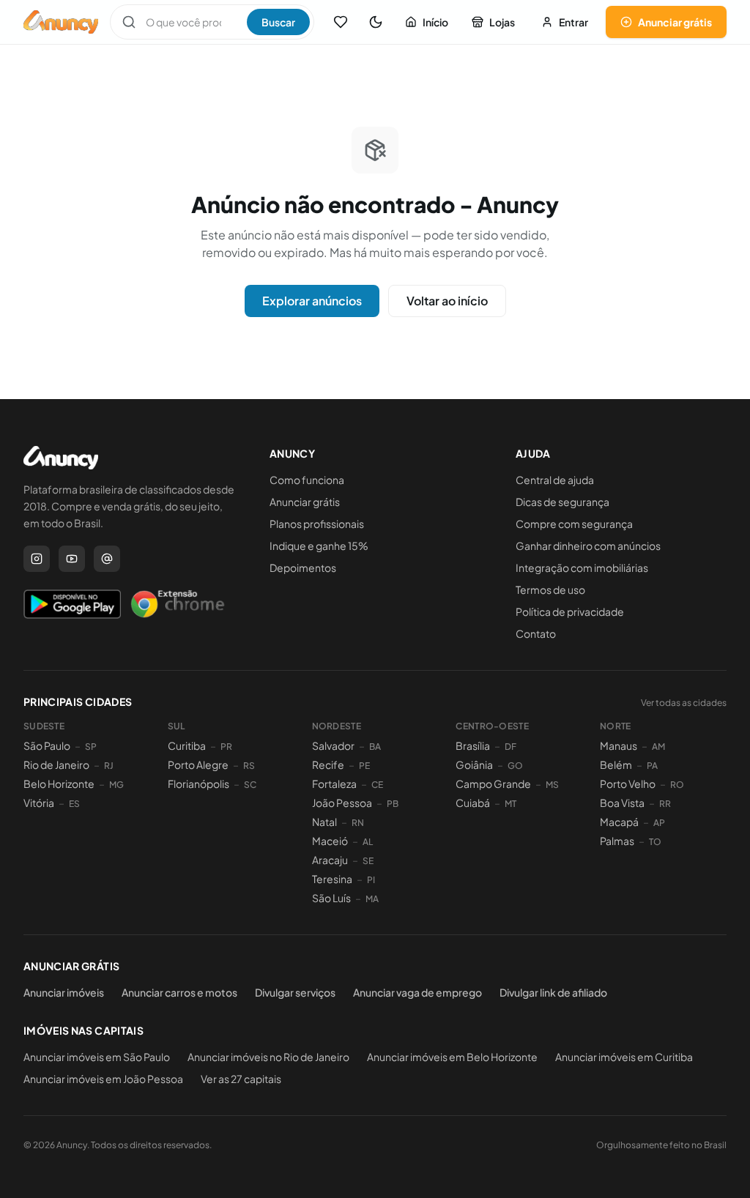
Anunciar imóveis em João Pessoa (103, 1078)
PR (226, 746)
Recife (328, 764)
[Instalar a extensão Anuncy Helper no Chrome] (177, 604)
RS (249, 765)
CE (377, 784)
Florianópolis (198, 783)
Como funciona (307, 479)
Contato (536, 633)
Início (435, 22)
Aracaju (330, 859)
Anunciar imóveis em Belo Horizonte (452, 1056)
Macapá (619, 821)
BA (375, 746)
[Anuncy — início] (60, 22)
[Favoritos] (340, 22)
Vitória (38, 802)
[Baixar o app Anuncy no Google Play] (72, 604)
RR (665, 803)
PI (371, 879)
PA (652, 765)
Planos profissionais (317, 523)
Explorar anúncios (312, 300)
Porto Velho (628, 783)
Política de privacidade (570, 611)
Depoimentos (303, 567)
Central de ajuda (555, 479)
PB (392, 803)
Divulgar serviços (295, 992)
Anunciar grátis (675, 22)
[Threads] (107, 559)
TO (655, 841)
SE (368, 860)
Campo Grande (493, 783)
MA (372, 898)
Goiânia (474, 764)
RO (677, 784)
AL (368, 841)
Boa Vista (622, 802)
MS (552, 784)
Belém (616, 764)
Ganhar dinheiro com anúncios (588, 545)
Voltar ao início (447, 300)
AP (659, 822)
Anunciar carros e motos (179, 992)
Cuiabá (473, 802)
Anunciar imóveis (63, 992)
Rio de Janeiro (56, 764)
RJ (109, 765)
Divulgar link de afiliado (553, 992)
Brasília (473, 745)
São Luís (331, 897)
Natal (324, 821)
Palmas (617, 840)
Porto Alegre (198, 764)
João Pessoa (342, 802)
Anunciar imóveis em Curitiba (624, 1056)
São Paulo (46, 745)
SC (250, 784)
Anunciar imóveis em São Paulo (96, 1056)
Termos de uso (550, 589)
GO (515, 765)
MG (116, 784)
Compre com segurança (574, 523)
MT (510, 803)
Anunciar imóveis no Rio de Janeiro (268, 1056)
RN (358, 822)
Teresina (332, 878)
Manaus (618, 745)
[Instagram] (36, 559)
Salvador (333, 745)
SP (91, 746)
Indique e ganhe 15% (319, 545)
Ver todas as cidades (684, 702)
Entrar (573, 22)
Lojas (502, 22)
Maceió (330, 840)
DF (510, 746)
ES (74, 803)
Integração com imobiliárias (582, 567)
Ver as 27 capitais (241, 1078)
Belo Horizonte (58, 783)
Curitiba (187, 745)
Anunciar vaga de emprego (417, 992)
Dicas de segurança (562, 501)
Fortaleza (334, 783)
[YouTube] (72, 559)
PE (364, 765)
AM (658, 746)
